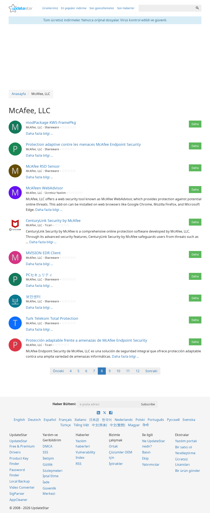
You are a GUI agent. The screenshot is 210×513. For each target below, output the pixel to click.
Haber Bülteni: (64, 404)
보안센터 (33, 296)
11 (128, 371)
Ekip (145, 458)
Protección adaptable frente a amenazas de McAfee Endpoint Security (86, 340)
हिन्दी (146, 425)
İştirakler (116, 463)
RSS (78, 463)
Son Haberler (126, 8)
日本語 (94, 419)
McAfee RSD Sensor (43, 166)
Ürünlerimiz (50, 8)
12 (137, 371)
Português (156, 419)
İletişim (48, 458)
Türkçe (65, 425)
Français (65, 419)
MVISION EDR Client (43, 252)
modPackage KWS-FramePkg (51, 122)
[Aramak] (197, 8)
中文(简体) (99, 425)
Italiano (80, 419)
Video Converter (22, 487)
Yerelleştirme (185, 453)
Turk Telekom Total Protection (52, 318)
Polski (140, 419)
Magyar (134, 425)
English (19, 419)
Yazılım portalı (186, 441)
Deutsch (34, 419)
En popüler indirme (74, 8)
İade (46, 482)
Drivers (15, 452)
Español (50, 419)
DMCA (47, 446)
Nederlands (124, 419)
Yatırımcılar (151, 464)
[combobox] (166, 8)
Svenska (189, 419)
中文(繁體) (117, 425)
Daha (195, 124)
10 (118, 371)
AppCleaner (18, 499)
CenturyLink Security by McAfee (53, 220)
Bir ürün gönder (187, 470)
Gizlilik (48, 464)
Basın (146, 452)
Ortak (113, 446)
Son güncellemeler (101, 8)
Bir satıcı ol (183, 447)
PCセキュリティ (39, 274)
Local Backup (19, 481)
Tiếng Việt (81, 425)
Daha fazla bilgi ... (39, 133)
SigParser (16, 493)
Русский (173, 419)
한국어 (107, 419)
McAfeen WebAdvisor (44, 187)
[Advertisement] (105, 57)
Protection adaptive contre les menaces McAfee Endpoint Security (83, 144)
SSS (45, 452)
